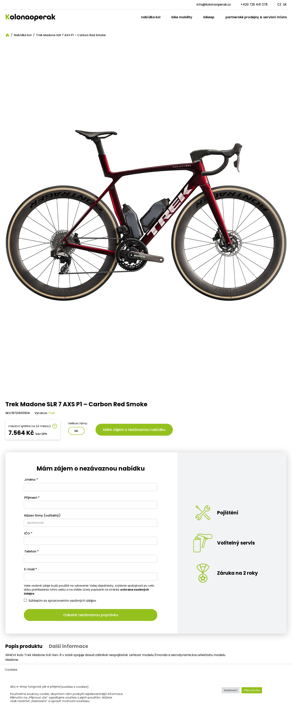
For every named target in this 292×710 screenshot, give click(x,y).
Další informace (68, 646)
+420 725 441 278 (254, 4)
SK (285, 4)
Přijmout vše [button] (252, 690)
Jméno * (31, 480)
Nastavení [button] (230, 690)
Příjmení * (32, 498)
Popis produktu (24, 646)
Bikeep (208, 17)
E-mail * (30, 569)
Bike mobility (181, 17)
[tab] (24, 646)
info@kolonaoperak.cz (213, 4)
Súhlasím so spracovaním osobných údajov (62, 600)
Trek (51, 413)
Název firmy (42, 516)
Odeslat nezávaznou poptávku (90, 614)
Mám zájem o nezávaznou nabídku (134, 429)
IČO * (28, 533)
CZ (279, 4)
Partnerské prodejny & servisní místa (256, 17)
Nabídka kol (150, 17)
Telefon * (31, 552)
